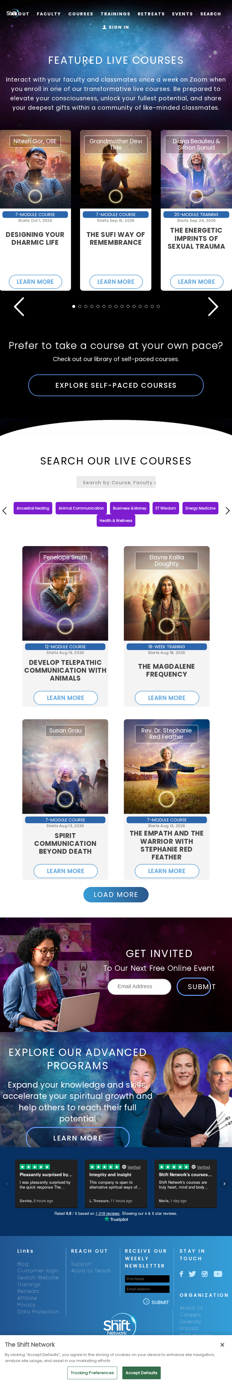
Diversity (190, 1321)
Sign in (115, 27)
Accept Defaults (141, 1373)
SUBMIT (199, 987)
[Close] (222, 1344)
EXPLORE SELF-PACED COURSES (116, 385)
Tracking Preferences (92, 1373)
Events (182, 14)
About (20, 14)
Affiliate (27, 1298)
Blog (23, 1263)
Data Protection (38, 1311)
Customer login (38, 1270)
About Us (191, 1307)
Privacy (27, 1304)
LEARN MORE (35, 282)
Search (210, 14)
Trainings (115, 14)
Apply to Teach (91, 1270)
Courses (80, 14)
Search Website (38, 1277)
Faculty (49, 14)
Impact (189, 1328)
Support (81, 1263)
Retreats (151, 14)
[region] (116, 1360)
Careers (190, 1314)
